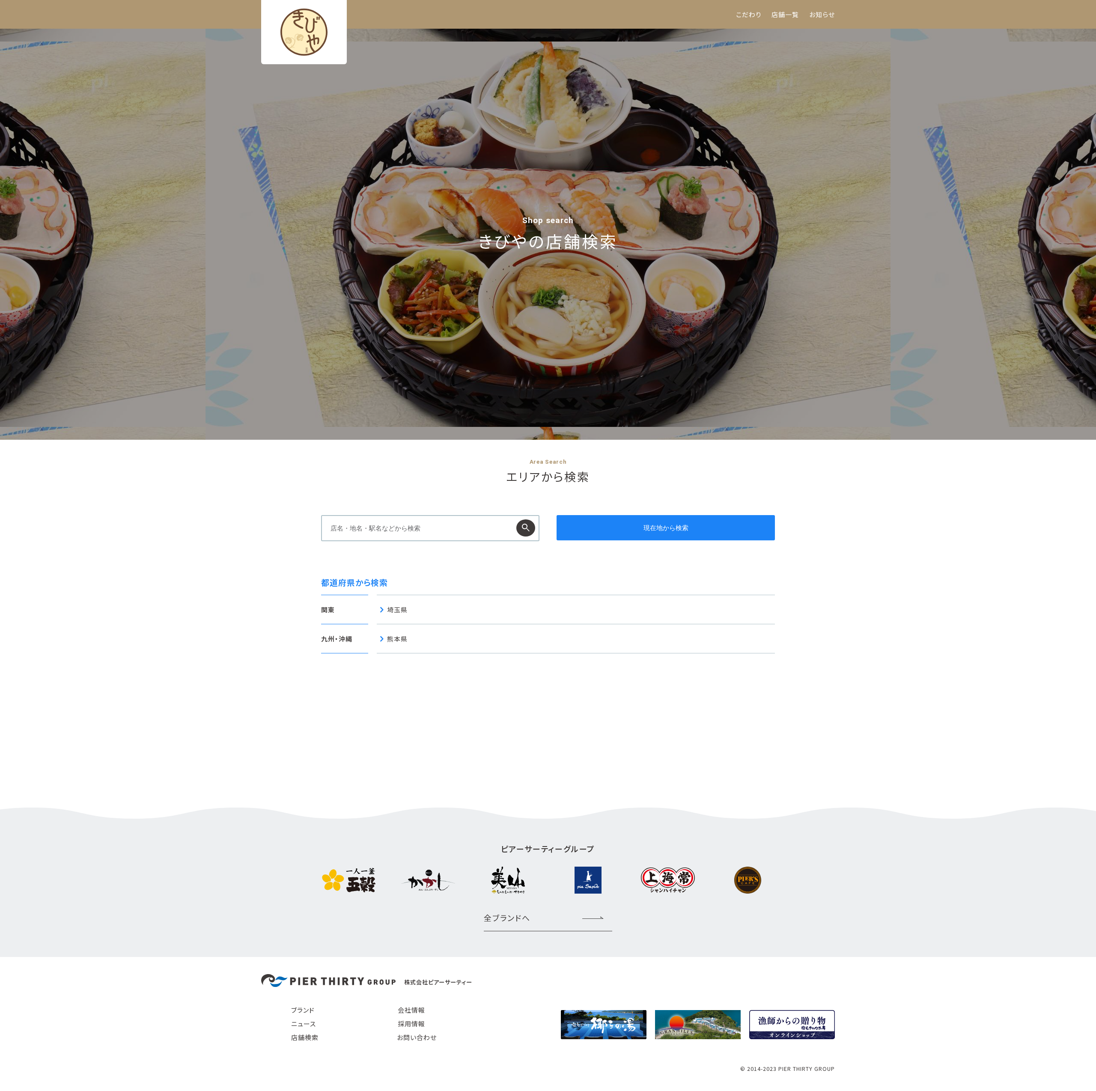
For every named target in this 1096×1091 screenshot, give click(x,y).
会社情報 (411, 1009)
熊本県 (397, 638)
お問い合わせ (417, 1037)
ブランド (303, 1009)
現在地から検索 (665, 527)
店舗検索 (305, 1037)
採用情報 (411, 1023)
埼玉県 (397, 609)
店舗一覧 (785, 14)
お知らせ (822, 14)
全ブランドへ (507, 917)
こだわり (748, 14)
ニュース (303, 1023)
